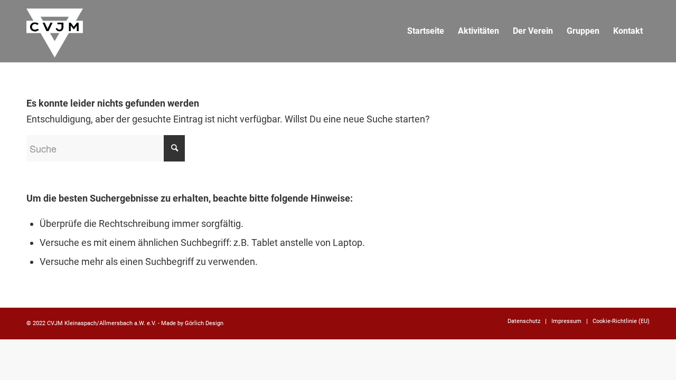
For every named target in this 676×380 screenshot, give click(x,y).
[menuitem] (425, 31)
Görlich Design (204, 323)
